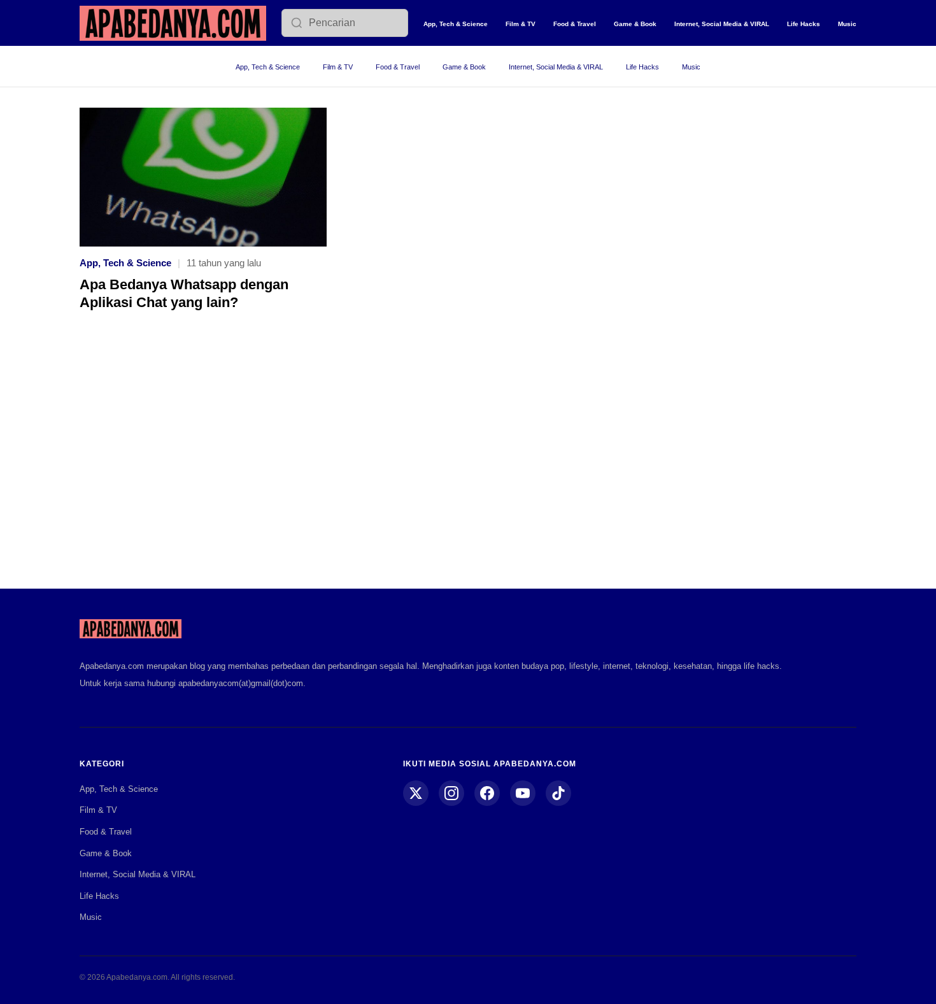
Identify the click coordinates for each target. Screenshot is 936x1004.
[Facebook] (487, 793)
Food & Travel (574, 23)
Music (847, 23)
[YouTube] (522, 793)
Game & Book (635, 23)
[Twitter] (416, 793)
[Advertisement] (468, 458)
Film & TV (520, 23)
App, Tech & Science (455, 23)
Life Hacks (803, 23)
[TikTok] (558, 793)
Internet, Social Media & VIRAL (721, 23)
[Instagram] (451, 793)
